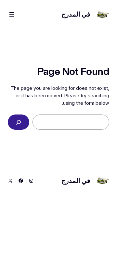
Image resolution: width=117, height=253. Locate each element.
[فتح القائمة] (12, 14)
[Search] (18, 122)
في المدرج (75, 14)
